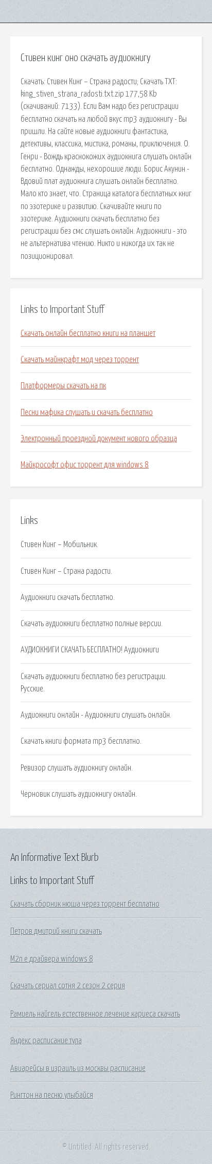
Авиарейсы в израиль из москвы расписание (78, 1068)
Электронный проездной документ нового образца (99, 439)
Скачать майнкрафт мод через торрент (80, 359)
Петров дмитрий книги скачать (56, 931)
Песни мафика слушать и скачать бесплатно (87, 412)
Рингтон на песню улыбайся (51, 1095)
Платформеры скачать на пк (63, 386)
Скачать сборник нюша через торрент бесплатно (85, 904)
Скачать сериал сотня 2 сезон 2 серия (67, 986)
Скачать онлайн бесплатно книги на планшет (88, 333)
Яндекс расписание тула (46, 1041)
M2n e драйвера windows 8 (51, 959)
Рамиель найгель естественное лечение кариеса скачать (95, 1014)
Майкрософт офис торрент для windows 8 (85, 465)
